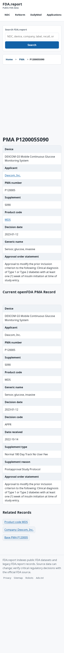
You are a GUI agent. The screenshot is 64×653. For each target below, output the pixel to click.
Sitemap (18, 577)
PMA (21, 59)
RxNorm (20, 14)
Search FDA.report (16, 29)
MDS (8, 219)
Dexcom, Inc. (13, 175)
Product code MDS (16, 522)
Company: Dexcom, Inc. (18, 529)
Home (9, 59)
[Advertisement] (32, 100)
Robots (29, 577)
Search (32, 45)
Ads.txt (40, 577)
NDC (7, 14)
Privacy (7, 577)
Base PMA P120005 (16, 537)
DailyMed (36, 14)
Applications (54, 14)
